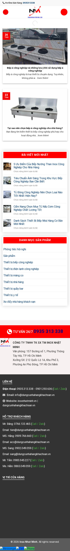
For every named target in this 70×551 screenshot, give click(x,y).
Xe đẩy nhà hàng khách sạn (19, 301)
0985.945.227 (21, 460)
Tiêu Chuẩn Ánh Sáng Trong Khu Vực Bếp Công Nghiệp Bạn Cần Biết (38, 180)
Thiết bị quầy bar (13, 288)
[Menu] (5, 12)
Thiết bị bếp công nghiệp (18, 262)
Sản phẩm (9, 255)
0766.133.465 (22, 423)
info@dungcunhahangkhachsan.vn (35, 395)
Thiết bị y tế (10, 295)
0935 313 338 (48, 331)
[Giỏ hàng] (64, 12)
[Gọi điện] (29, 548)
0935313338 (29, 3)
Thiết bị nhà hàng (13, 282)
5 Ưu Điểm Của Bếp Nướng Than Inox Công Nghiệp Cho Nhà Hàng (39, 166)
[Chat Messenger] (8, 548)
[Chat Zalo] (20, 548)
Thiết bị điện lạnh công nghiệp (21, 269)
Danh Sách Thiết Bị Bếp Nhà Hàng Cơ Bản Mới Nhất (38, 222)
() (38, 423)
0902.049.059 (23, 448)
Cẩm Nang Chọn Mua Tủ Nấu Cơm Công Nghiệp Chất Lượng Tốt (37, 208)
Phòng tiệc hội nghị (14, 249)
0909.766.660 (23, 436)
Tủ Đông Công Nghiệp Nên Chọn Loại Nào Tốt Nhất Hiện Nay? (38, 194)
